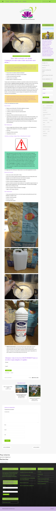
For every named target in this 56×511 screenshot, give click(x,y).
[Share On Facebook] (32, 377)
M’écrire (16, 1)
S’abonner (24, 1)
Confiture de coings (49, 105)
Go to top (52, 508)
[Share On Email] (37, 377)
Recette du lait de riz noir (24, 482)
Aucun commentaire (8, 377)
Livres (43, 67)
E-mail (6, 366)
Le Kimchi (51, 120)
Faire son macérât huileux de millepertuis (27, 485)
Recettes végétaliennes (42, 483)
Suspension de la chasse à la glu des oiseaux (35, 399)
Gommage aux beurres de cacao (47, 115)
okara (48, 122)
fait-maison (7, 372)
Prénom (6, 362)
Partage (30, 377)
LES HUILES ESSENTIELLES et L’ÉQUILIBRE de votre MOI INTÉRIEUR (21, 395)
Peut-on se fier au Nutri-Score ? (8, 387)
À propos (12, 1)
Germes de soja (45, 112)
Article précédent (7, 447)
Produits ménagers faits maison (47, 75)
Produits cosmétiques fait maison (46, 71)
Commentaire (6, 411)
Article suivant (36, 447)
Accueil (7, 1)
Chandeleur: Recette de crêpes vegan (26, 472)
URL (5, 434)
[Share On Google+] (36, 377)
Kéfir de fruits (45, 120)
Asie (43, 105)
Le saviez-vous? (44, 65)
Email (5, 429)
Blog (20, 1)
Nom (5, 424)
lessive (12, 372)
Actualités (44, 62)
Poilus (44, 124)
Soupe (48, 131)
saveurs (44, 131)
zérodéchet (44, 135)
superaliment (45, 133)
